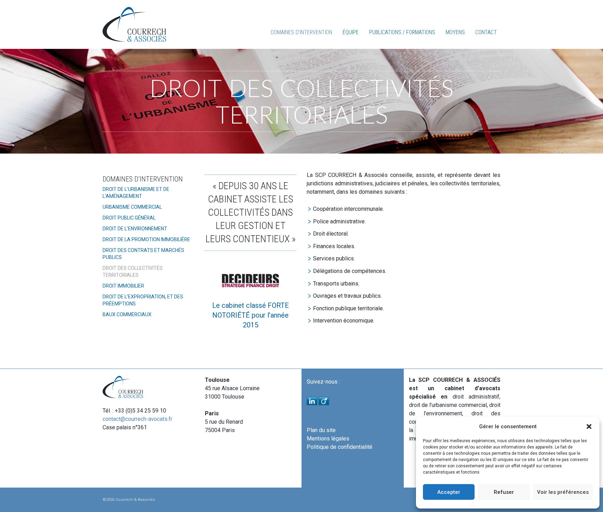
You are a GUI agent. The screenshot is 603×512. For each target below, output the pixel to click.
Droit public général (129, 218)
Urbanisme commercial (132, 207)
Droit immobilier (123, 286)
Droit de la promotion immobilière (146, 239)
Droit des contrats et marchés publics (143, 253)
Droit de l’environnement (135, 228)
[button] (589, 426)
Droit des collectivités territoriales (133, 271)
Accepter (448, 492)
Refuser (504, 492)
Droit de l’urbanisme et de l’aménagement (136, 192)
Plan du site (321, 430)
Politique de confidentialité (339, 447)
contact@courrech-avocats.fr (137, 419)
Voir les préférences (563, 492)
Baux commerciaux (127, 314)
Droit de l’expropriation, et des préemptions (143, 300)
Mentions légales (328, 438)
